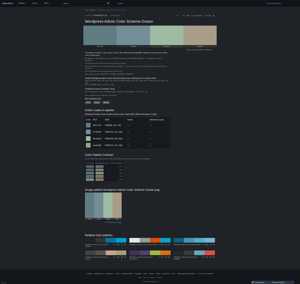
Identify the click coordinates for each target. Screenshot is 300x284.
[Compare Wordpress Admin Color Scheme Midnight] (213, 257)
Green (96, 102)
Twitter (140, 277)
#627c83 (88, 123)
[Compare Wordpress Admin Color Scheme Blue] (213, 244)
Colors (7, 3)
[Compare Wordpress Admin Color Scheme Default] (125, 244)
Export (208, 16)
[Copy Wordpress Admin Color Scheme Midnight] (210, 257)
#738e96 (88, 130)
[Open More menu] (27, 3)
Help (173, 273)
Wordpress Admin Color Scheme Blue (187, 244)
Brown (106, 102)
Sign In (189, 50)
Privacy (151, 273)
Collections (109, 273)
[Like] (177, 16)
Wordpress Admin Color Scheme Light (143, 244)
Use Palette (197, 16)
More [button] (46, 3)
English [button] (120, 3)
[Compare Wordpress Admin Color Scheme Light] (169, 244)
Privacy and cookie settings (186, 273)
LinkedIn (159, 277)
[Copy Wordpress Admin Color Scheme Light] (166, 244)
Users (145, 273)
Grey (88, 102)
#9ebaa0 (88, 136)
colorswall (116, 15)
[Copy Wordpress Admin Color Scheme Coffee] (122, 257)
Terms (158, 273)
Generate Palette (273, 3)
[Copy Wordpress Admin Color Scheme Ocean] (146, 91)
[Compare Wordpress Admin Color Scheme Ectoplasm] (169, 257)
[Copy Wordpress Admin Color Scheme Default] (122, 244)
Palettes (22, 3)
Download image (114, 222)
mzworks (210, 273)
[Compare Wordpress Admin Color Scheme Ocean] (214, 15)
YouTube (146, 277)
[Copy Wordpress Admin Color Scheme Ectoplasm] (166, 257)
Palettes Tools (98, 273)
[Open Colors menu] (40, 3)
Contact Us (166, 273)
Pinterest (153, 277)
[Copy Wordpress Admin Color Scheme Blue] (210, 244)
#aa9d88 (88, 143)
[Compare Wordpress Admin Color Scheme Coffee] (125, 257)
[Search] (108, 3)
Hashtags (138, 273)
